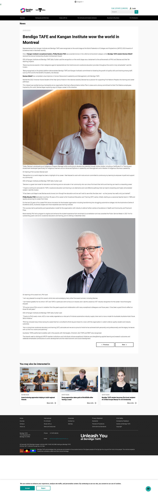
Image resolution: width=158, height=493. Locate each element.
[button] (79, 2)
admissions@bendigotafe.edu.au (59, 438)
